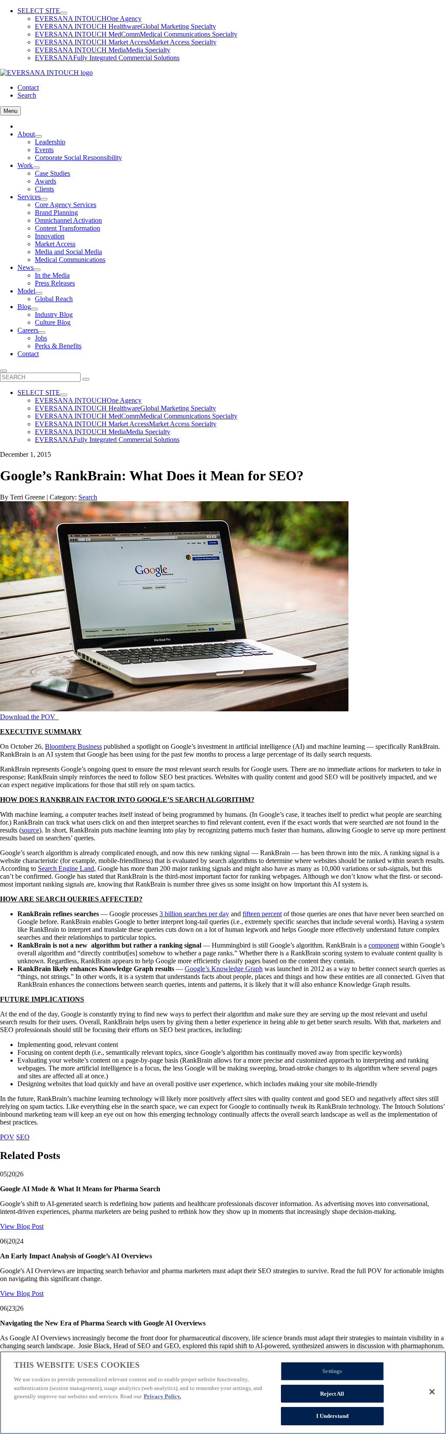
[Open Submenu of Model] (38, 293)
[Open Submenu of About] (38, 136)
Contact (28, 87)
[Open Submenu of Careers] (41, 332)
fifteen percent (262, 913)
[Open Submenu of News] (37, 269)
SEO (23, 1137)
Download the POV (29, 716)
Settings (332, 1371)
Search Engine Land (66, 868)
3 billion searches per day (194, 913)
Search (26, 95)
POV (7, 1137)
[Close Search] (3, 371)
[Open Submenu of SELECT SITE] (63, 13)
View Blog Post (22, 1226)
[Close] (432, 1391)
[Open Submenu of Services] (44, 199)
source (30, 830)
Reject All (332, 1393)
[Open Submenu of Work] (36, 168)
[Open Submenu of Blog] (34, 309)
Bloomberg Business (73, 746)
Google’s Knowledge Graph (224, 968)
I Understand (332, 1416)
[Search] (85, 379)
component (383, 945)
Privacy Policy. (162, 1396)
